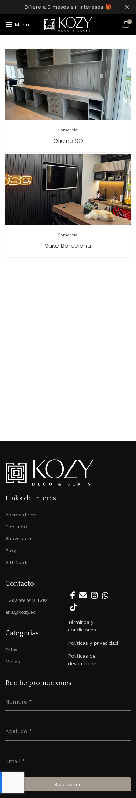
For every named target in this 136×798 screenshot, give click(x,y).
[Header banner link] (57, 7)
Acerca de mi (20, 514)
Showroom (18, 538)
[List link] (94, 626)
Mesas (12, 662)
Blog (10, 550)
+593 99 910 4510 (26, 600)
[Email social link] (83, 595)
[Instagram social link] (94, 595)
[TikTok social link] (73, 607)
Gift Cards (17, 562)
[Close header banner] (127, 7)
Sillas (11, 649)
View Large (125, 55)
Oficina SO (68, 141)
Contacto (16, 526)
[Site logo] (68, 24)
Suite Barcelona (68, 245)
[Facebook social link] (72, 595)
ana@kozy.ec (20, 612)
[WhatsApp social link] (105, 595)
